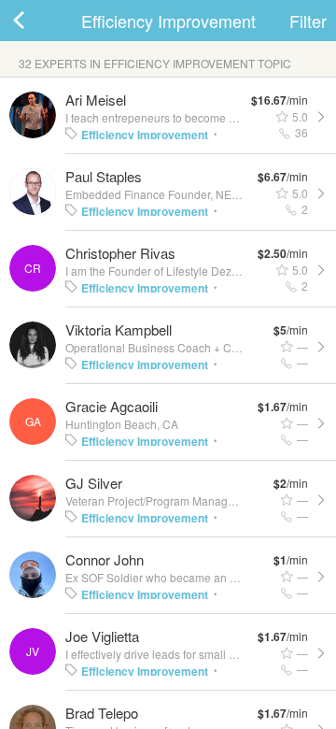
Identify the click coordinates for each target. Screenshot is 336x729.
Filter (308, 20)
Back (37, 20)
